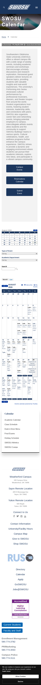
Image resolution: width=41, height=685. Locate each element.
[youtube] (25, 516)
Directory (20, 569)
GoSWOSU (20, 584)
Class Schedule (11, 424)
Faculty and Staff (12, 630)
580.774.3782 (8, 641)
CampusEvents (19, 168)
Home (4, 37)
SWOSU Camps (11, 447)
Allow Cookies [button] (20, 676)
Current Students (12, 624)
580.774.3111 (8, 658)
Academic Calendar (13, 420)
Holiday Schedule (12, 438)
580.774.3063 (8, 650)
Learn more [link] (6, 671)
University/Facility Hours (20, 529)
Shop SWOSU (20, 544)
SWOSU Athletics (12, 443)
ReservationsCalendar (19, 180)
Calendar (20, 574)
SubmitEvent (19, 192)
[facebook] (14, 516)
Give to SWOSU (20, 539)
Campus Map (20, 534)
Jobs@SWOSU (20, 589)
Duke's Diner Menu (12, 429)
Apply (20, 579)
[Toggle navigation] (36, 7)
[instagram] (21, 516)
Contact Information (20, 524)
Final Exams (10, 434)
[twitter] (18, 516)
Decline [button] (20, 681)
